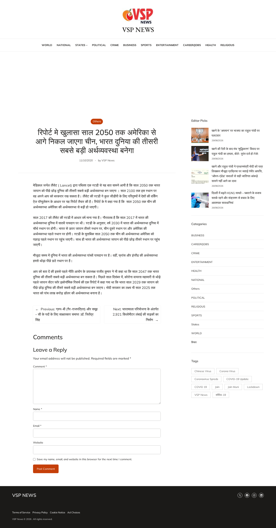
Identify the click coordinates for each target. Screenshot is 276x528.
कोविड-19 (221, 395)
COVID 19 (201, 387)
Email (37, 426)
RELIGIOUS (198, 306)
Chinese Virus (203, 371)
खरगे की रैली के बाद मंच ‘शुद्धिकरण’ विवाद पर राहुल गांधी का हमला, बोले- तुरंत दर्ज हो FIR (235, 151)
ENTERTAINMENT (202, 262)
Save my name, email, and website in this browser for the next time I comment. (84, 459)
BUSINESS (197, 235)
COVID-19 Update (237, 379)
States (195, 324)
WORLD (196, 333)
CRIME (195, 253)
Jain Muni (233, 387)
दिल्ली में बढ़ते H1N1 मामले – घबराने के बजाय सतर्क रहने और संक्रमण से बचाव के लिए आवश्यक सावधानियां (236, 197)
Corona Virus (227, 371)
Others (97, 121)
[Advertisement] (138, 82)
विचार (194, 342)
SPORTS (196, 315)
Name (37, 409)
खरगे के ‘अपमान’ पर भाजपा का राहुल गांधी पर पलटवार (236, 133)
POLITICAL (198, 297)
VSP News (108, 160)
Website (38, 442)
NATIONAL (197, 280)
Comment (40, 366)
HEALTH (196, 271)
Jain (217, 387)
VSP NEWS (138, 29)
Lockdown (253, 387)
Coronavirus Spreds (206, 379)
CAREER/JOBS (200, 244)
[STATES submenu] (86, 45)
